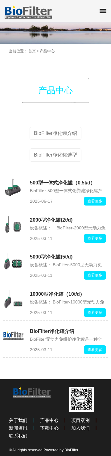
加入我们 (80, 428)
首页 (32, 51)
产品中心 (47, 51)
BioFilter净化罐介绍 (52, 331)
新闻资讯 (18, 428)
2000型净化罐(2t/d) (51, 220)
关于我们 (18, 420)
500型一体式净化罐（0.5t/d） (62, 182)
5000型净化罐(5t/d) (51, 256)
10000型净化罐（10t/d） (57, 294)
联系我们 (18, 435)
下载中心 (49, 428)
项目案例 (80, 420)
